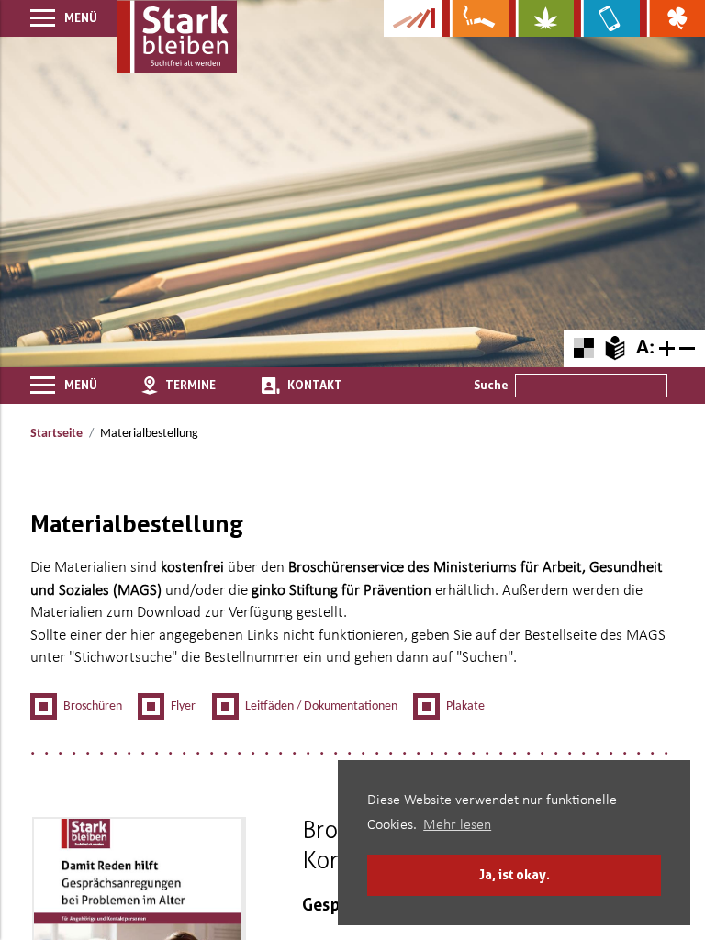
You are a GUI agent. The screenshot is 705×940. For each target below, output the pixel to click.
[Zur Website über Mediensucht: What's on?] (606, 18)
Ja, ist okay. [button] (514, 874)
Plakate (465, 706)
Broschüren (92, 706)
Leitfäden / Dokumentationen (321, 706)
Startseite (56, 434)
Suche (491, 384)
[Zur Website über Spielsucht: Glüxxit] (672, 18)
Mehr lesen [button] (457, 825)
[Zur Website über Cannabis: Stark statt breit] (541, 18)
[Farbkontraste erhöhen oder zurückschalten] (583, 348)
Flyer (183, 706)
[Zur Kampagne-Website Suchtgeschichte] (413, 18)
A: (645, 348)
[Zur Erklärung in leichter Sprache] (614, 348)
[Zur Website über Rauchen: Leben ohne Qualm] (475, 18)
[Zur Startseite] (177, 36)
